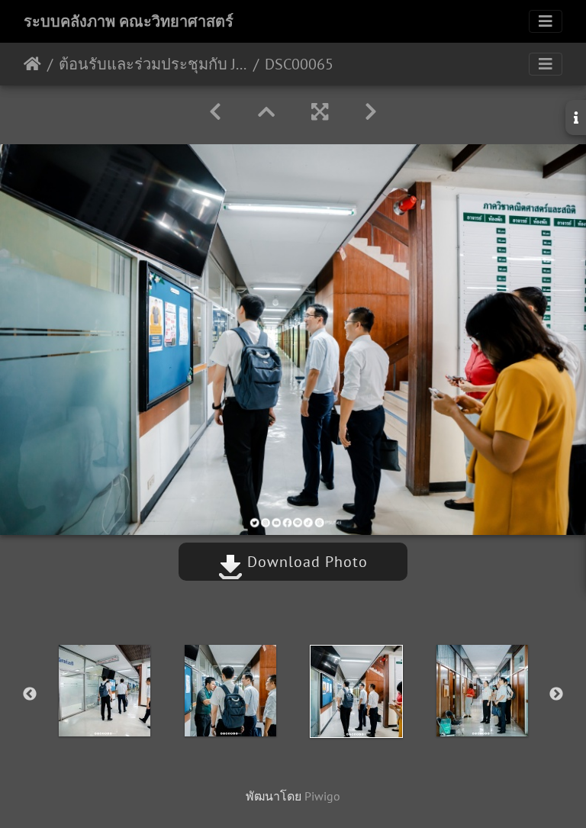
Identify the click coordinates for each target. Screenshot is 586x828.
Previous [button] (29, 694)
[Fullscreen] (319, 111)
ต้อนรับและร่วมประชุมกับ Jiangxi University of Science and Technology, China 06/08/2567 (153, 64)
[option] (104, 690)
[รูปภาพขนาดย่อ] (266, 111)
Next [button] (556, 694)
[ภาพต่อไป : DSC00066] (370, 111)
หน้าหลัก (32, 64)
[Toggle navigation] (545, 21)
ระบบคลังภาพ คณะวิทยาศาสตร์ (128, 21)
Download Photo (305, 562)
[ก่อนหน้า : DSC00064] (215, 111)
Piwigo (322, 796)
